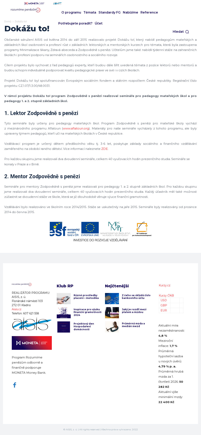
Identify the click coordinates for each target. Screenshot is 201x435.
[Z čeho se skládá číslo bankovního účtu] (112, 298)
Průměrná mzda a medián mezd (133, 325)
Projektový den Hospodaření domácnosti (84, 326)
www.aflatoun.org (76, 128)
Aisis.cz (16, 309)
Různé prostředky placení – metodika (86, 296)
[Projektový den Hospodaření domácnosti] (64, 327)
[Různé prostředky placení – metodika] (64, 298)
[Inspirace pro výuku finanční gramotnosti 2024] (64, 312)
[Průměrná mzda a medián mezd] (112, 326)
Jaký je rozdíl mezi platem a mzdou (134, 311)
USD (164, 300)
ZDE (104, 149)
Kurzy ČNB (166, 295)
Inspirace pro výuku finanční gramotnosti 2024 (87, 312)
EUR (164, 310)
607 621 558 (31, 313)
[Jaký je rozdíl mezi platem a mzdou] (112, 312)
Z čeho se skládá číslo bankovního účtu (136, 296)
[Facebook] (14, 385)
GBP (164, 305)
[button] (181, 32)
